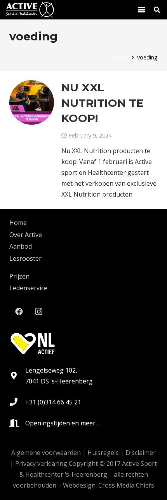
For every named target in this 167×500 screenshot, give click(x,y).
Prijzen (19, 276)
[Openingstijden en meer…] (17, 423)
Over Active (25, 234)
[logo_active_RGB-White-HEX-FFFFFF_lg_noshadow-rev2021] (30, 9)
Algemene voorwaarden (46, 452)
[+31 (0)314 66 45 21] (17, 402)
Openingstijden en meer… (62, 423)
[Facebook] (19, 311)
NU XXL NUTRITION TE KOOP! (102, 102)
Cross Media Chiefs (126, 485)
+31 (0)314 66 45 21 (53, 402)
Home (18, 222)
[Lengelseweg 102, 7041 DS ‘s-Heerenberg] (17, 376)
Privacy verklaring (41, 463)
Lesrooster (25, 258)
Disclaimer (140, 452)
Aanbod (20, 246)
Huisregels (103, 452)
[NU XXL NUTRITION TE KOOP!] (31, 102)
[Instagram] (38, 311)
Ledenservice (28, 288)
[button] (141, 9)
